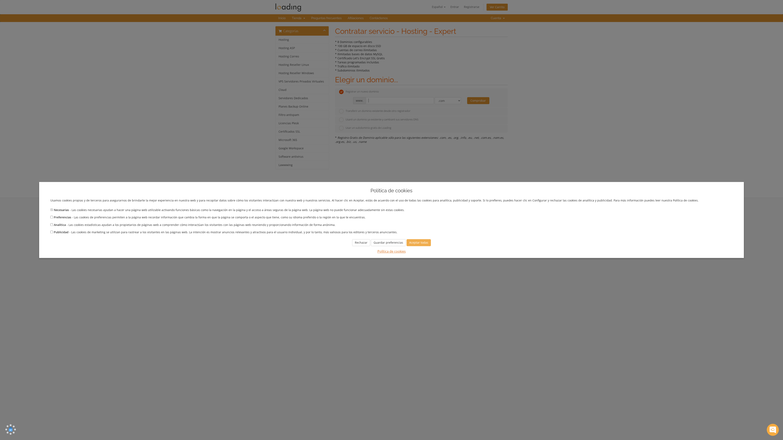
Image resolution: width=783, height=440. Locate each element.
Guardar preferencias (388, 243)
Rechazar (361, 243)
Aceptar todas (418, 243)
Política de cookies (391, 251)
